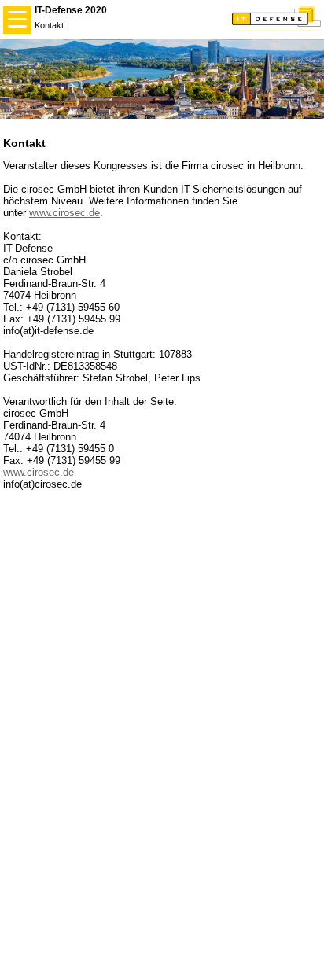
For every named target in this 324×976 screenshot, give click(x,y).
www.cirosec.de (64, 213)
